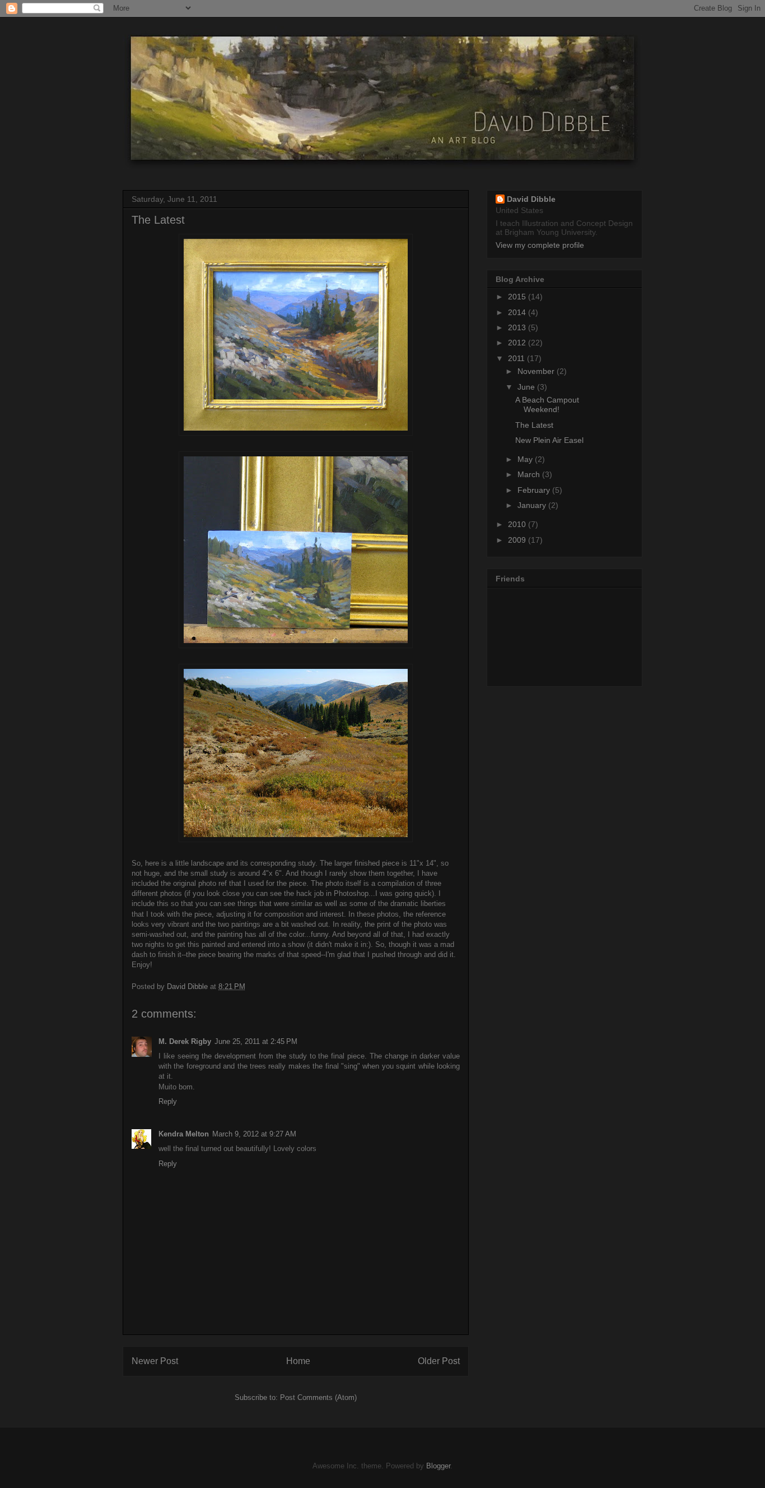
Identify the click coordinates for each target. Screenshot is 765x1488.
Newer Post (155, 1361)
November (537, 371)
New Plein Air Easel (549, 440)
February (534, 490)
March (529, 474)
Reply (167, 1101)
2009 (518, 539)
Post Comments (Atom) (318, 1397)
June (527, 386)
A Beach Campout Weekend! (547, 404)
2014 (518, 312)
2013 (518, 327)
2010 (518, 524)
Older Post (439, 1361)
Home (298, 1361)
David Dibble (531, 199)
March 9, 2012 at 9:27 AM (254, 1134)
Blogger (438, 1466)
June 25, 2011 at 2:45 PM (255, 1041)
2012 (518, 342)
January (532, 505)
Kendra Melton (183, 1134)
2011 (517, 358)
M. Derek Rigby (184, 1041)
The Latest (534, 424)
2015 (518, 296)
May (526, 459)
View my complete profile (540, 245)
